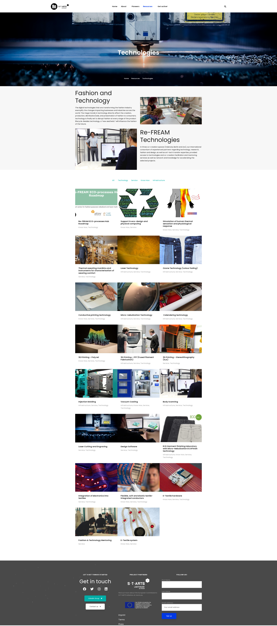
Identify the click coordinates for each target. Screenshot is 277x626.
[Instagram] (99, 589)
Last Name (166, 591)
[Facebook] (84, 589)
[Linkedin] (106, 589)
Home (126, 78)
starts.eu (139, 595)
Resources (135, 78)
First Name (166, 580)
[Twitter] (92, 589)
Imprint (121, 615)
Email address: (167, 603)
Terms (121, 619)
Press (121, 624)
